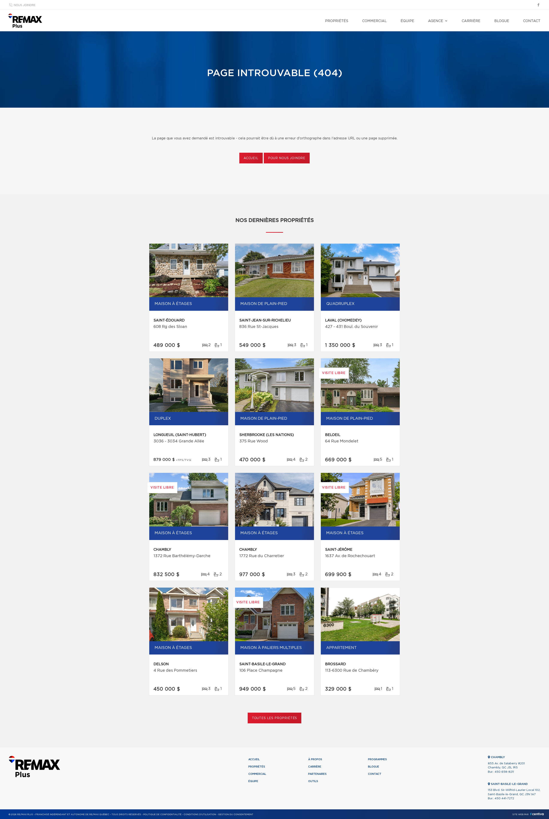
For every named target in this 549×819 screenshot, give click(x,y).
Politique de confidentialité (162, 814)
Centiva (537, 814)
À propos (315, 759)
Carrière (471, 21)
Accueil (251, 158)
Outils (313, 781)
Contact (531, 21)
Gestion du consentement (235, 814)
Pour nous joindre (286, 158)
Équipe (407, 21)
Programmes (377, 759)
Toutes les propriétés (274, 718)
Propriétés (336, 21)
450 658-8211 (504, 772)
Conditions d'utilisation (200, 814)
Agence (435, 21)
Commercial (374, 21)
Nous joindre (24, 5)
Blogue (501, 21)
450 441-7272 (504, 798)
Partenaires (317, 774)
